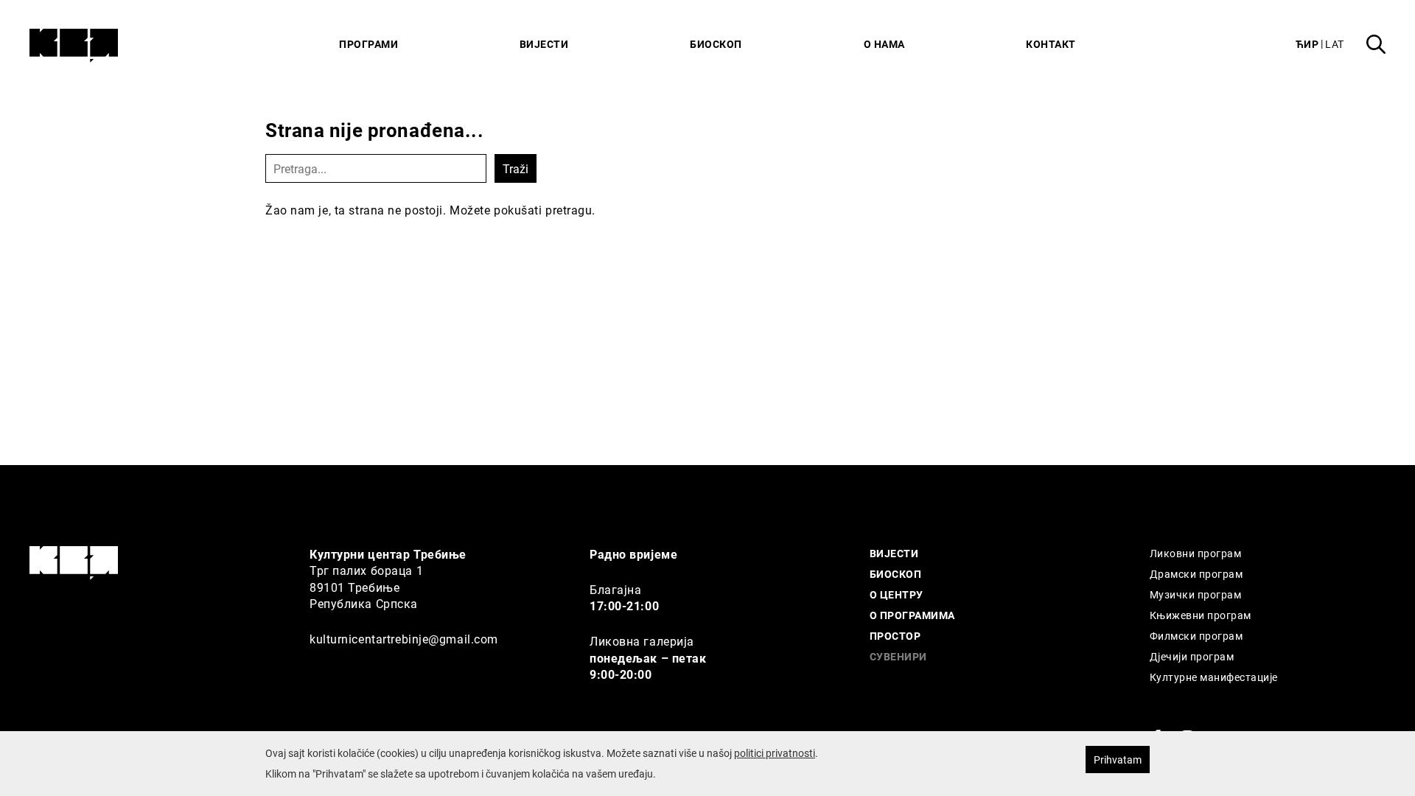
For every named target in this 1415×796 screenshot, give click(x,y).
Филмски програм (1196, 636)
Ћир (1307, 44)
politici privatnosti (774, 753)
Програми (368, 44)
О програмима (912, 615)
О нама (884, 44)
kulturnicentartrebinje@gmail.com (404, 638)
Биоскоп (716, 44)
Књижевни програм (1200, 615)
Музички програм (1195, 594)
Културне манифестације (1214, 677)
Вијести (544, 44)
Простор (895, 636)
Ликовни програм (1195, 553)
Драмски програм (1196, 574)
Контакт (1051, 44)
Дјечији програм (1192, 656)
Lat (1334, 44)
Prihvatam (1118, 760)
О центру (896, 594)
